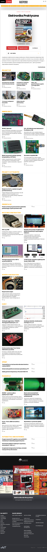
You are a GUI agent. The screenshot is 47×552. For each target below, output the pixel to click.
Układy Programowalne (34, 5)
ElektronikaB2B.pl (27, 530)
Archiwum (35, 48)
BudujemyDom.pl (16, 518)
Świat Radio (26, 537)
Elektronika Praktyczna (29, 533)
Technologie (3, 518)
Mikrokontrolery (4, 5)
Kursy (1, 521)
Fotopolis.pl (38, 519)
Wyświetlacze (14, 5)
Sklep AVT (2, 533)
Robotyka (23, 5)
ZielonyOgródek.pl (16, 524)
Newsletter (2, 531)
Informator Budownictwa (17, 523)
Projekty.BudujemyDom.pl (17, 520)
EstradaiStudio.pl (27, 523)
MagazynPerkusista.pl (28, 521)
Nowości (2, 523)
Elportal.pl (26, 535)
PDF (4, 86)
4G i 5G (27, 5)
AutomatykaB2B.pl (28, 532)
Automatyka (3, 527)
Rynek (1, 526)
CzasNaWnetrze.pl (16, 526)
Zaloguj (9, 1)
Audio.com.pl (27, 518)
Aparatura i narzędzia (5, 524)
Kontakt (2, 530)
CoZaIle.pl (14, 521)
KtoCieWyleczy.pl (39, 525)
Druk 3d (18, 5)
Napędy (41, 5)
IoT (9, 5)
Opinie (1, 520)
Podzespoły (3, 517)
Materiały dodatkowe (7, 87)
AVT (44, 547)
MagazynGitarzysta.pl (29, 520)
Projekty (2, 515)
